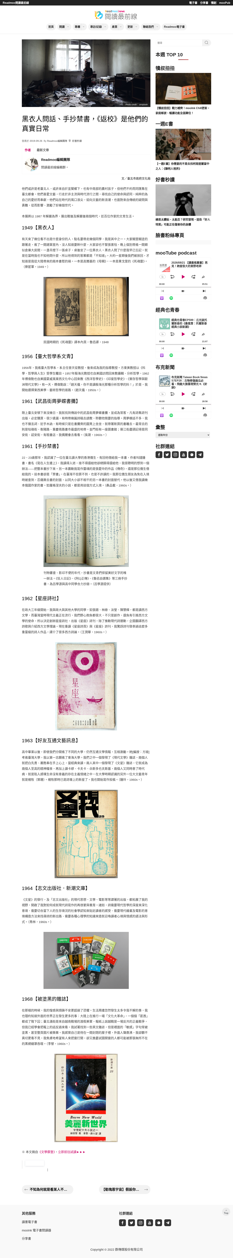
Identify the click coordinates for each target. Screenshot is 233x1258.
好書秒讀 (77, 141)
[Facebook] (159, 454)
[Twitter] (167, 454)
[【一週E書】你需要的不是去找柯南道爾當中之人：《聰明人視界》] (183, 144)
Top (226, 1213)
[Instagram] (175, 454)
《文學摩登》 (46, 1152)
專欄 (77, 26)
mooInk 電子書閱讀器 (36, 1230)
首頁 (51, 26)
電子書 (193, 2)
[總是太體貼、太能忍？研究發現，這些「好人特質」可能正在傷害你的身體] (183, 200)
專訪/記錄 (96, 26)
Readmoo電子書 (174, 26)
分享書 (204, 2)
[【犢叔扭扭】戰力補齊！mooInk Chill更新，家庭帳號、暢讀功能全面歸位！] (183, 88)
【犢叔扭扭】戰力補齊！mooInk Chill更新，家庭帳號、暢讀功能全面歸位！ (183, 111)
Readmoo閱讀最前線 (16, 2)
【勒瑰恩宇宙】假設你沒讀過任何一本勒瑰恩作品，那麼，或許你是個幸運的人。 (122, 1189)
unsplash (143, 104)
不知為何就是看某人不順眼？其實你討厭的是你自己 (50, 1189)
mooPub (224, 2)
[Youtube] (183, 454)
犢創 (213, 2)
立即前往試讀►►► (72, 1152)
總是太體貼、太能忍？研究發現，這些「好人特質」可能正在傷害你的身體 (183, 222)
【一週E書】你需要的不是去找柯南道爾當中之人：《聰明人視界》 (182, 166)
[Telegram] (199, 454)
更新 (130, 26)
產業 (114, 26)
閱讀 (62, 26)
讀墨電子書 (29, 1222)
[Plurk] (191, 454)
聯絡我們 (148, 26)
